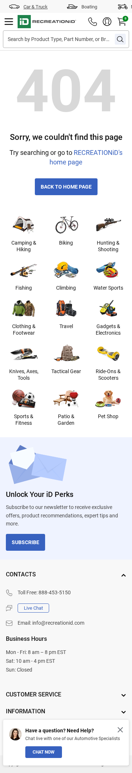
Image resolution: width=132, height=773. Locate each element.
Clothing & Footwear (24, 329)
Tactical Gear (66, 371)
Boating (89, 7)
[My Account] (107, 21)
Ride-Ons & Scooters (108, 374)
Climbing (66, 288)
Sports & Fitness (23, 419)
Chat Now (44, 752)
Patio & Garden (66, 419)
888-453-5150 (54, 592)
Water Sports (108, 288)
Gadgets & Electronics (108, 329)
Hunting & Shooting (108, 246)
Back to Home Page (66, 187)
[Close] (120, 729)
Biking (66, 243)
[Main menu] (9, 21)
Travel (66, 326)
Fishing (23, 288)
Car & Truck (35, 7)
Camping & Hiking (23, 246)
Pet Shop (108, 416)
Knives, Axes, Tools (23, 374)
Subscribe (25, 542)
